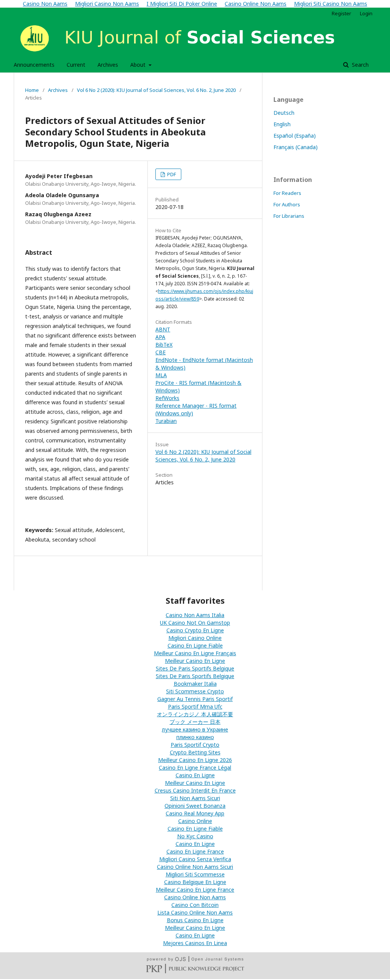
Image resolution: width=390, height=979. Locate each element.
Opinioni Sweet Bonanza (195, 805)
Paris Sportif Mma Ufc (195, 706)
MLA (161, 375)
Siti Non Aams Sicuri (195, 798)
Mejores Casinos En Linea (195, 943)
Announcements (34, 64)
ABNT (162, 329)
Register (341, 13)
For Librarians (288, 215)
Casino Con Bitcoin (195, 904)
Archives (108, 64)
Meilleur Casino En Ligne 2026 (195, 760)
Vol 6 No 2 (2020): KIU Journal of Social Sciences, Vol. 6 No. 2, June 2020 (156, 90)
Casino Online (195, 821)
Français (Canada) (295, 147)
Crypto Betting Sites (195, 752)
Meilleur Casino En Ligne (195, 660)
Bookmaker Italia (195, 683)
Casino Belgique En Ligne (195, 882)
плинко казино (195, 737)
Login (366, 13)
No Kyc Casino (195, 836)
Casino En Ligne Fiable (195, 645)
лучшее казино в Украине (195, 729)
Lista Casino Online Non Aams (195, 912)
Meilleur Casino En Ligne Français (195, 653)
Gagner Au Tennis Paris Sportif (195, 699)
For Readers (287, 193)
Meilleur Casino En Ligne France (195, 889)
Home (32, 90)
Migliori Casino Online (195, 637)
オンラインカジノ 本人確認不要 (195, 714)
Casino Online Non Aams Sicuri (195, 866)
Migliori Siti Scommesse (195, 874)
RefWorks (167, 398)
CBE (160, 352)
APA (160, 337)
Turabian (166, 420)
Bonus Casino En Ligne (195, 920)
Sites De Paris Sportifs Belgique (195, 668)
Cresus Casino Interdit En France (195, 790)
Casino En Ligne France (195, 851)
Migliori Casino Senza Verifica (195, 859)
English (282, 124)
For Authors (286, 204)
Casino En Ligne (195, 775)
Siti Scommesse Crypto (195, 691)
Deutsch (283, 112)
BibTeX (164, 344)
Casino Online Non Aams (195, 897)
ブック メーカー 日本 (195, 721)
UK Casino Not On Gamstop (195, 622)
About (138, 64)
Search (359, 64)
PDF (171, 174)
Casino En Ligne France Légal (195, 767)
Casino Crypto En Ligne (195, 630)
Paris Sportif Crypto (195, 744)
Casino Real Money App (195, 813)
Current (76, 64)
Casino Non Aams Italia (195, 615)
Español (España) (294, 135)
